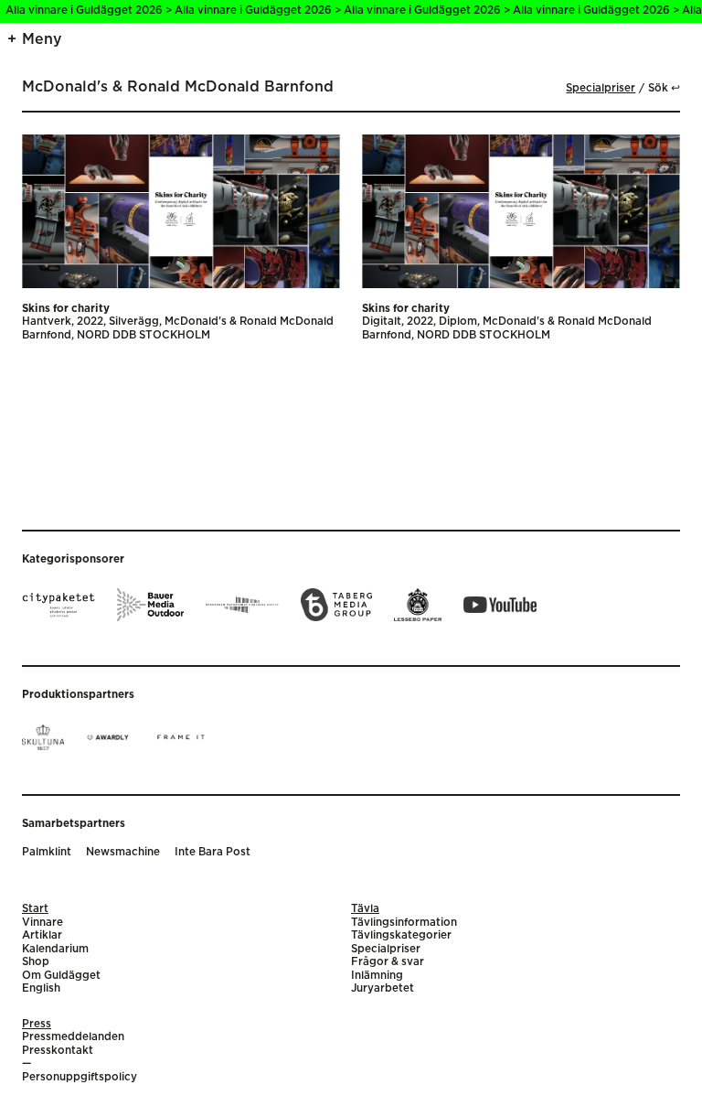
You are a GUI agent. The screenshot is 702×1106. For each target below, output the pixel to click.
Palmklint (46, 852)
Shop (35, 962)
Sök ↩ (664, 88)
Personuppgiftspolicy (79, 1077)
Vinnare (42, 923)
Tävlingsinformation (404, 923)
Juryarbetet (382, 988)
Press (36, 1024)
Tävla (365, 909)
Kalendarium (55, 949)
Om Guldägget (61, 976)
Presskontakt (57, 1051)
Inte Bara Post (212, 852)
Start (35, 909)
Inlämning (377, 976)
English (41, 988)
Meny (42, 39)
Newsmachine (123, 852)
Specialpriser (600, 88)
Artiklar (42, 935)
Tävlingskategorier (401, 935)
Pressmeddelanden (73, 1037)
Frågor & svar (387, 962)
